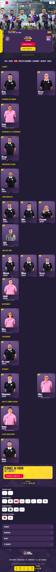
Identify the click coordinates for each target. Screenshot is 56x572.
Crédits (38, 563)
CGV (26, 560)
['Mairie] (10, 518)
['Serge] (39, 501)
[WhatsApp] (34, 483)
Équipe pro (29, 5)
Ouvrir (28, 526)
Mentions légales (21, 560)
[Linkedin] (32, 483)
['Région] (4, 518)
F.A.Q (36, 560)
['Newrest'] (4, 501)
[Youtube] (29, 483)
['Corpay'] (22, 509)
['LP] (10, 501)
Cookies (42, 563)
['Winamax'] (22, 501)
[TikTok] (26, 483)
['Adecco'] (16, 501)
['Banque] (4, 509)
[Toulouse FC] (28, 3)
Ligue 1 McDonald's (43, 560)
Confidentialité (31, 560)
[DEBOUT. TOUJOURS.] (28, 553)
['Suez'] (27, 501)
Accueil (23, 5)
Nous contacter (12, 560)
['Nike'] (4, 493)
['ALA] (16, 509)
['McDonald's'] (10, 509)
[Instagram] (24, 483)
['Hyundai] (45, 501)
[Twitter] (22, 483)
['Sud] (33, 501)
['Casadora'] (3, 2)
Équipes (26, 5)
